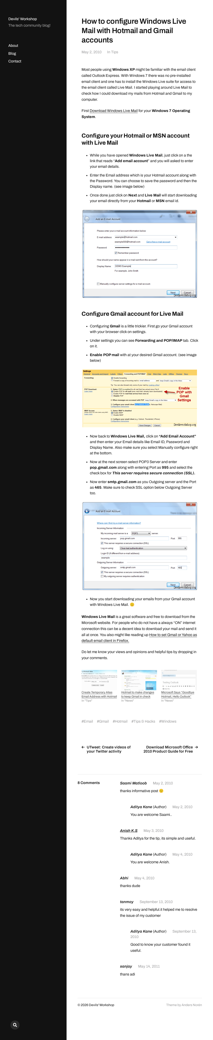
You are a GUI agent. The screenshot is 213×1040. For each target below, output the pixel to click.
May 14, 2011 (149, 966)
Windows (168, 721)
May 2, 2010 (92, 52)
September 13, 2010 (156, 902)
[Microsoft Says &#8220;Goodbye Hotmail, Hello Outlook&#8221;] (179, 680)
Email (88, 721)
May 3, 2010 (153, 831)
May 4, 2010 (182, 854)
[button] (140, 254)
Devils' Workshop (22, 19)
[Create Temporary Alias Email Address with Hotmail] (99, 680)
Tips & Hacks (144, 721)
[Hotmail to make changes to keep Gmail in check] (139, 680)
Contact (14, 61)
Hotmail (121, 721)
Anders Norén (192, 1005)
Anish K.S (128, 831)
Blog (12, 53)
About (13, 45)
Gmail (104, 721)
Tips (114, 52)
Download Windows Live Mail (114, 111)
